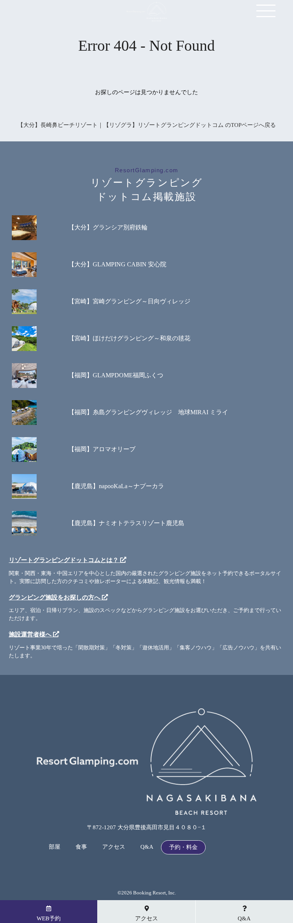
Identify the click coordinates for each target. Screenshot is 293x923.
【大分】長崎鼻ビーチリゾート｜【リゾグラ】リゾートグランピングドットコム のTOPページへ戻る (147, 125)
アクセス (113, 847)
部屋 (54, 847)
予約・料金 (183, 847)
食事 (81, 847)
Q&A (146, 847)
